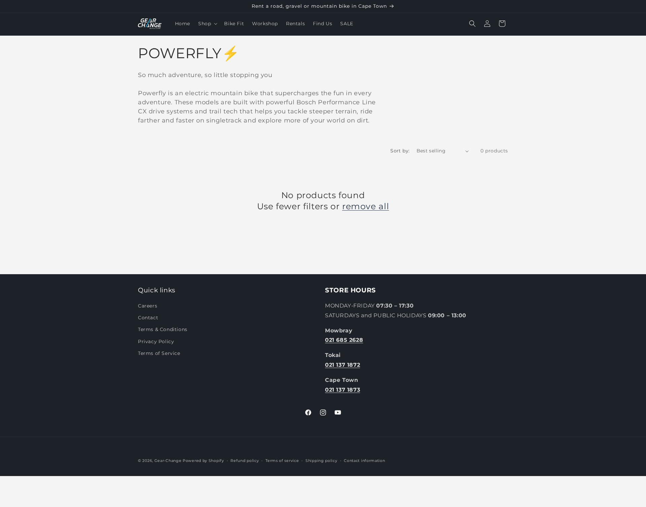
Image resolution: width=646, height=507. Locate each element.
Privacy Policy (156, 341)
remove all (365, 206)
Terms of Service (159, 353)
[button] (207, 23)
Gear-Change (168, 460)
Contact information (364, 460)
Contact (148, 318)
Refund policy (244, 460)
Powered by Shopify (203, 460)
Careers (147, 306)
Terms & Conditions (162, 330)
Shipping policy (321, 460)
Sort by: (399, 151)
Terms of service (282, 460)
